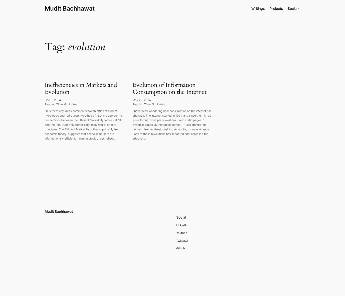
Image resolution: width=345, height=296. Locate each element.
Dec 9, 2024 (53, 100)
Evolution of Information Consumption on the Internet (169, 89)
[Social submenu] (299, 9)
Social (292, 9)
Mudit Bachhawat (70, 8)
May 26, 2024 (142, 100)
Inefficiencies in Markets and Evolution (81, 89)
